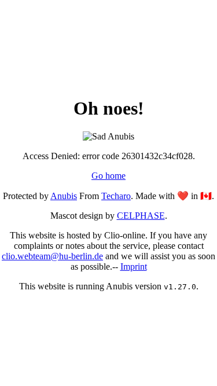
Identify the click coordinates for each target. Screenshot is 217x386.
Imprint (133, 266)
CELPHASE (141, 215)
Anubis (63, 196)
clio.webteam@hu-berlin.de (52, 256)
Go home (108, 176)
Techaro (116, 196)
